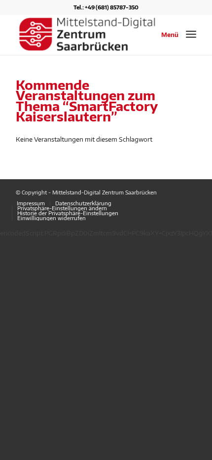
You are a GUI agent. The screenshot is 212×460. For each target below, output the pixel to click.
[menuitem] (31, 203)
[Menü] (191, 34)
